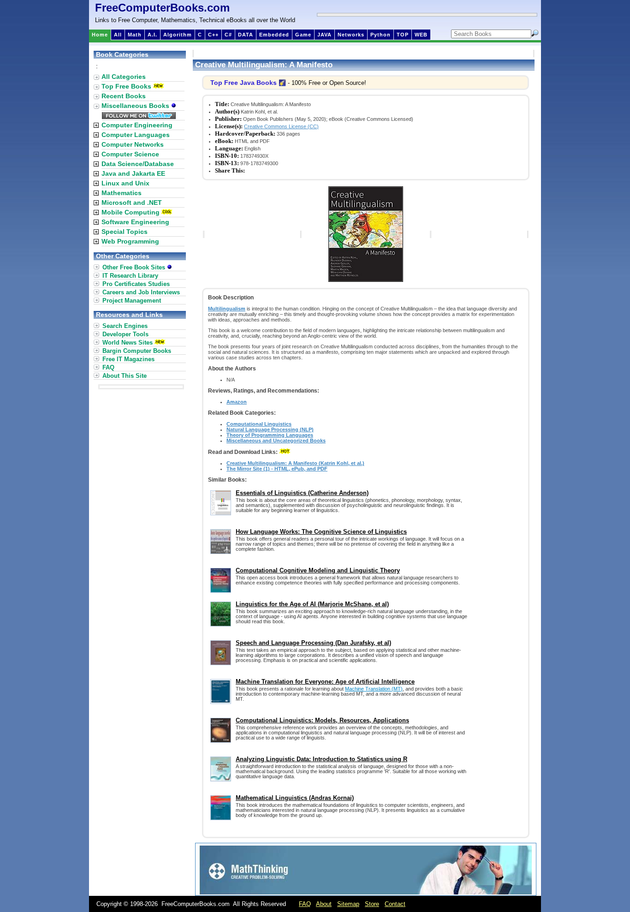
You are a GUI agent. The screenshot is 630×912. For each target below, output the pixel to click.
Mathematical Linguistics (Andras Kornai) (295, 797)
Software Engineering (135, 222)
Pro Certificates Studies (136, 283)
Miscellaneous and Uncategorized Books (276, 440)
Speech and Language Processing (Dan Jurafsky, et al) (313, 642)
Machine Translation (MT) (374, 688)
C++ (213, 34)
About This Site (124, 375)
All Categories (123, 76)
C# (228, 34)
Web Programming (130, 241)
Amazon (236, 402)
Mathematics (121, 193)
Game (303, 34)
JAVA (324, 34)
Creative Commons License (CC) (281, 126)
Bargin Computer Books (136, 350)
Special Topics (124, 231)
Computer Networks (132, 144)
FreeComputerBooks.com (162, 7)
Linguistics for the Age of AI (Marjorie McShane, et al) (312, 604)
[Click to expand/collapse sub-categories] (96, 125)
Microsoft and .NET (131, 202)
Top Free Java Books (243, 82)
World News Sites (127, 342)
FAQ (108, 367)
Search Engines (125, 325)
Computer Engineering (136, 125)
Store (372, 903)
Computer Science (130, 154)
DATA (245, 34)
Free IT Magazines (128, 359)
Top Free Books (126, 86)
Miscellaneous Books (136, 105)
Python (380, 34)
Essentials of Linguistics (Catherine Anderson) (302, 492)
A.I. (152, 34)
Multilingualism (226, 308)
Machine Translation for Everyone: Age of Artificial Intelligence (325, 681)
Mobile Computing (130, 212)
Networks (351, 34)
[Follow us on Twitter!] (139, 116)
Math (135, 34)
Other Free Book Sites (134, 267)
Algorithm (177, 34)
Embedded (274, 34)
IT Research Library (130, 275)
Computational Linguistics (258, 424)
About (324, 903)
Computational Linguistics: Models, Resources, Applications (322, 720)
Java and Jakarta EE (133, 173)
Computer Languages (135, 134)
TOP (403, 34)
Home (100, 34)
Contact (395, 903)
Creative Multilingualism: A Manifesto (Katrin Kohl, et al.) (295, 463)
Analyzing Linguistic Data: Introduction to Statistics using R (321, 759)
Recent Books (123, 96)
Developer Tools (125, 334)
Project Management (131, 300)
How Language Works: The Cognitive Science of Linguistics (321, 531)
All (118, 34)
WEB (421, 34)
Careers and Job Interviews (141, 292)
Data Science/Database (137, 163)
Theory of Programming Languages (269, 435)
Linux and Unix (125, 183)
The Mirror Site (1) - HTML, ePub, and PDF (276, 468)
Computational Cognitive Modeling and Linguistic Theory (318, 570)
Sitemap (348, 903)
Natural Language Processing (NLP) (270, 429)
